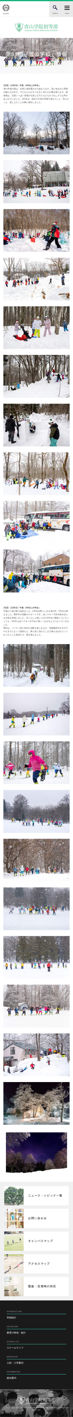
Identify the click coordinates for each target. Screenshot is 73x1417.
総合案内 (13, 1375)
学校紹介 (14, 1315)
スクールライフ (15, 1345)
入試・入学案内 (15, 1360)
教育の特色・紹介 (16, 1330)
